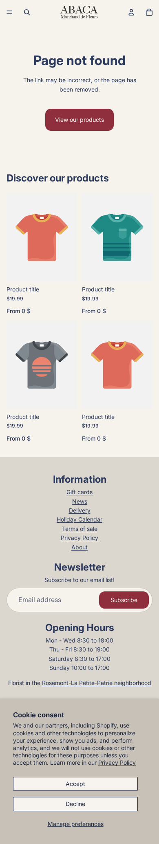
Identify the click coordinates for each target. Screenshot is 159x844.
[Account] (131, 12)
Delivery (80, 510)
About (79, 547)
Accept (75, 783)
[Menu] (9, 12)
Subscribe (123, 599)
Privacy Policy (117, 762)
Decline (75, 803)
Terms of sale (79, 528)
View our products (79, 119)
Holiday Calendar (79, 519)
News (79, 501)
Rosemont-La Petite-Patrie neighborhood (96, 682)
